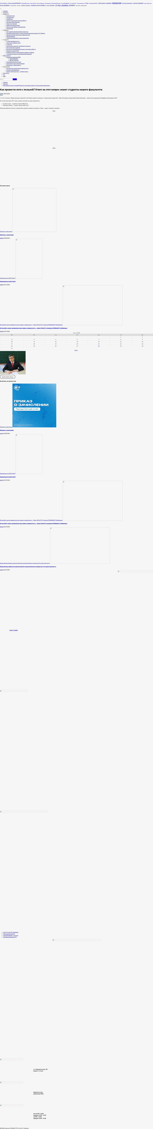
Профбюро (9, 19)
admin (2, 93)
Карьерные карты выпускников (15, 63)
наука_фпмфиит (5, 5)
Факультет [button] (6, 14)
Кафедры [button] (6, 30)
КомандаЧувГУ (33, 3)
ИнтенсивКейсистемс (25, 3)
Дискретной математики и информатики (18, 35)
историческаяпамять (127, 3)
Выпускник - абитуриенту (13, 65)
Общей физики (10, 36)
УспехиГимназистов (81, 3)
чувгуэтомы (78, 5)
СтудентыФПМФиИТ (65, 3)
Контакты (6, 73)
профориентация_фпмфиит (38, 5)
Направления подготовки (13, 62)
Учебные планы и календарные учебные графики (20, 52)
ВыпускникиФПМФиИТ (14, 3)
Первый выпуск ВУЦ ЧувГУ (7, 278)
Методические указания (13, 47)
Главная (5, 11)
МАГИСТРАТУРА (14, 60)
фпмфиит (72, 5)
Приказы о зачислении (6, 231)
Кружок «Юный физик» (12, 70)
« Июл (76, 350)
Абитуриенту (7, 55)
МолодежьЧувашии (40, 3)
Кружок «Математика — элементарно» (17, 71)
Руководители (10, 16)
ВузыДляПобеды (4, 3)
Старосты (9, 44)
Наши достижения (11, 24)
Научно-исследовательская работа (16, 20)
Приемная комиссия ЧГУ (10, 937)
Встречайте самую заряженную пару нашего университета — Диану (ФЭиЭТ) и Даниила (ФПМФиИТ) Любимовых (31, 324)
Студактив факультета (13, 41)
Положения (9, 28)
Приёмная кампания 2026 (13, 57)
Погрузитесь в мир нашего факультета (17, 68)
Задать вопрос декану (7, 377)
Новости (5, 12)
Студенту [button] (6, 39)
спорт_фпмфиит (50, 5)
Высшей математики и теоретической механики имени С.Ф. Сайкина (25, 33)
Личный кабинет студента (10, 935)
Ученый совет (10, 17)
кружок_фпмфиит (138, 3)
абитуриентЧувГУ (93, 3)
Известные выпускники (13, 25)
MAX (4, 76)
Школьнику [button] (6, 67)
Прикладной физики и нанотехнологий (17, 38)
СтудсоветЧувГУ (73, 3)
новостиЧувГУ (13, 5)
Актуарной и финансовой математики (17, 31)
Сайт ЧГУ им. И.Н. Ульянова (10, 932)
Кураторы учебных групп (13, 43)
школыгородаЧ (84, 5)
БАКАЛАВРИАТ (14, 59)
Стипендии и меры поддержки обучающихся (19, 54)
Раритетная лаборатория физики (15, 27)
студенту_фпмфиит (61, 5)
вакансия (116, 2)
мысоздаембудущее (148, 3)
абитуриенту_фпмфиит (105, 3)
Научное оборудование (13, 22)
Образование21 (48, 3)
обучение (18, 5)
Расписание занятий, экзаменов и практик (18, 46)
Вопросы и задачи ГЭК (12, 51)
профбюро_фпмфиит (25, 5)
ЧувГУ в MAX (13, 630)
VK (4, 75)
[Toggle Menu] (0, 8)
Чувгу (87, 3)
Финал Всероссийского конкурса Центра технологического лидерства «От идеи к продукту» (25, 563)
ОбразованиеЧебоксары (55, 3)
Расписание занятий (9, 934)
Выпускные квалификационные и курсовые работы (21, 49)
